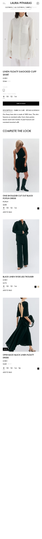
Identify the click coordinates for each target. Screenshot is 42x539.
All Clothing (19, 7)
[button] (5, 39)
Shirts (28, 7)
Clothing (8, 7)
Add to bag (21, 104)
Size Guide (12, 94)
